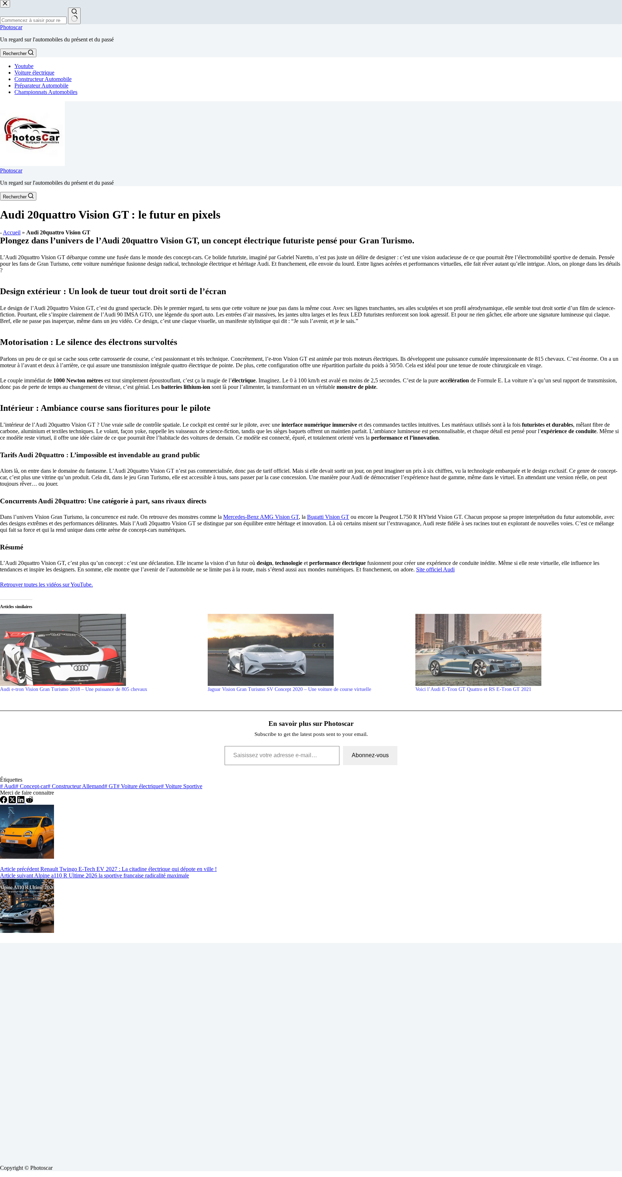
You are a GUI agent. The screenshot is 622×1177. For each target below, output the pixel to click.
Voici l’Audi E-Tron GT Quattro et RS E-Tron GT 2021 (473, 689)
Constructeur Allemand (76, 786)
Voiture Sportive (181, 786)
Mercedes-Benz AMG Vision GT (261, 517)
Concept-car (31, 786)
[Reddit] (29, 801)
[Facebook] (4, 801)
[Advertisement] (216, 1051)
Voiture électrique (34, 72)
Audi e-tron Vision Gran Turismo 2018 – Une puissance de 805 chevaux (73, 689)
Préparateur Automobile (41, 85)
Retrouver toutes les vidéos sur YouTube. (46, 584)
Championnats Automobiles (45, 92)
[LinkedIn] (21, 801)
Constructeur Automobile (43, 79)
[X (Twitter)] (13, 801)
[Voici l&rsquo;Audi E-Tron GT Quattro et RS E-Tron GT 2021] (515, 650)
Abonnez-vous (370, 755)
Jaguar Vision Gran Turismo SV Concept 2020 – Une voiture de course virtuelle (289, 689)
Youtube (23, 66)
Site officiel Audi (435, 569)
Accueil (12, 232)
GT (110, 786)
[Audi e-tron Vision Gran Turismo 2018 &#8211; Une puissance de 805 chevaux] (100, 650)
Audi (7, 786)
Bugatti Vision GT (328, 517)
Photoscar (11, 27)
